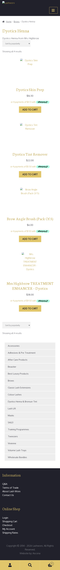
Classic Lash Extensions (19, 387)
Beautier (12, 366)
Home (9, 21)
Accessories (14, 345)
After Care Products (17, 359)
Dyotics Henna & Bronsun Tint (22, 401)
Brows (17, 21)
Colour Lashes (15, 394)
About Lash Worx (11, 491)
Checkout (7, 525)
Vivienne (12, 443)
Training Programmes (18, 429)
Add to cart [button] (30, 109)
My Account (8, 528)
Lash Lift (12, 408)
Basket (46, 563)
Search (30, 565)
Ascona (36, 553)
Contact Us (8, 495)
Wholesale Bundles (17, 457)
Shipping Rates (10, 532)
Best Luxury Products (18, 373)
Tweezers (13, 436)
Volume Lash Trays (17, 450)
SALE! (10, 422)
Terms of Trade (10, 487)
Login (5, 517)
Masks (11, 415)
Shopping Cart (9, 521)
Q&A (4, 483)
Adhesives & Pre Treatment (22, 352)
